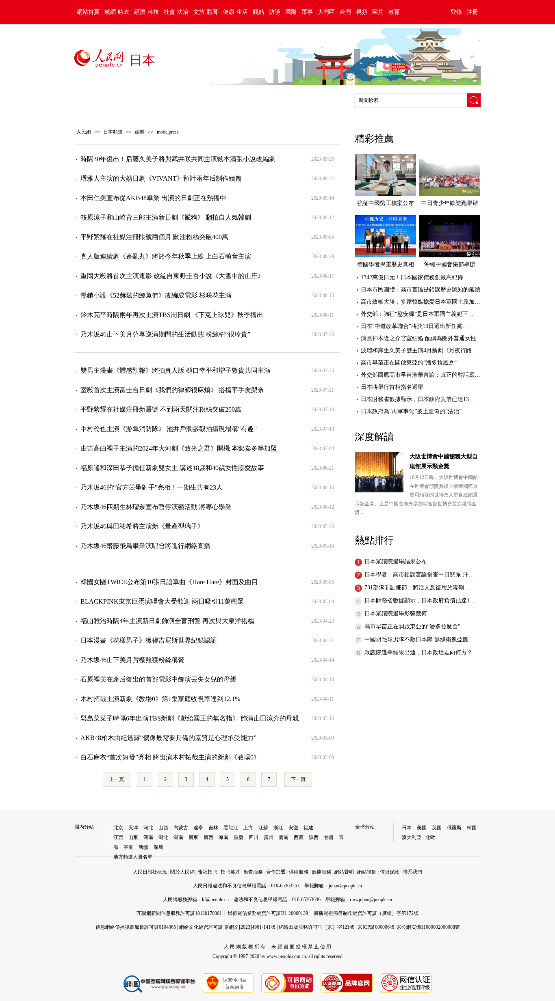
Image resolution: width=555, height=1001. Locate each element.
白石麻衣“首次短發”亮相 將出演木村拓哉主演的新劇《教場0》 (170, 757)
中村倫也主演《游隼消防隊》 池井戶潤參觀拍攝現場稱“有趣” (168, 428)
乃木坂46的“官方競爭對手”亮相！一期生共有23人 (151, 487)
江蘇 (263, 828)
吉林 (213, 828)
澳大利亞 (411, 837)
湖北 (163, 837)
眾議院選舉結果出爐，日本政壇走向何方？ (418, 652)
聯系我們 (412, 872)
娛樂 (140, 132)
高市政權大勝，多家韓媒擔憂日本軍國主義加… (420, 302)
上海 (248, 828)
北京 (118, 828)
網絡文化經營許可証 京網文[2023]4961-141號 (227, 927)
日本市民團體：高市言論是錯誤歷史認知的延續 (420, 290)
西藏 (299, 837)
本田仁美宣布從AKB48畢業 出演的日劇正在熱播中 (153, 197)
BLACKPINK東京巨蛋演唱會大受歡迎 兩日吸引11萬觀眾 (162, 601)
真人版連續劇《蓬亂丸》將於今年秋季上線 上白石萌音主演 (165, 256)
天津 (133, 828)
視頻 (361, 12)
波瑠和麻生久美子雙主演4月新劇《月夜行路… (419, 350)
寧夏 (128, 847)
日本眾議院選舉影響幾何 (395, 614)
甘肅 (329, 837)
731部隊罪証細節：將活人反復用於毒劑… (417, 588)
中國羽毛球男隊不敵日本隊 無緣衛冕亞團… (419, 639)
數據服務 (321, 872)
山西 (163, 828)
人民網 (83, 132)
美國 (422, 828)
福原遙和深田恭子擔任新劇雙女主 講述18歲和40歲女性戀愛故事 (172, 467)
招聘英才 (230, 872)
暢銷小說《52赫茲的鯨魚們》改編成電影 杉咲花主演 (156, 295)
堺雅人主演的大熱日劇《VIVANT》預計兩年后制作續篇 (161, 178)
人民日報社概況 (150, 872)
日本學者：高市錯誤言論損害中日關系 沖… (419, 575)
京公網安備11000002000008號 (428, 927)
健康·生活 (235, 12)
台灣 (345, 12)
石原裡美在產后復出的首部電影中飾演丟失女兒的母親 (158, 679)
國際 (291, 12)
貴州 (268, 837)
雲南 (283, 837)
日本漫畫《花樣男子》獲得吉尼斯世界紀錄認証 (148, 640)
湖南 (178, 837)
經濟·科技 (146, 12)
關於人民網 (182, 872)
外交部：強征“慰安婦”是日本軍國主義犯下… (417, 314)
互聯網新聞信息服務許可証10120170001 (179, 913)
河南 (148, 837)
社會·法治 (176, 12)
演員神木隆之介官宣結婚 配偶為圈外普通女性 (418, 338)
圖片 (378, 12)
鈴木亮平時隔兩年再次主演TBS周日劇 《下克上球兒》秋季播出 (171, 314)
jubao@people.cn (345, 886)
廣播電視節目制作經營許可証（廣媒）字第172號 (366, 913)
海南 (223, 837)
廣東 (193, 837)
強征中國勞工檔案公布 (385, 203)
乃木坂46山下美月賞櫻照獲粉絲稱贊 (132, 659)
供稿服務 (298, 872)
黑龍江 (230, 828)
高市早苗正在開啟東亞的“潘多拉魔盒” (409, 363)
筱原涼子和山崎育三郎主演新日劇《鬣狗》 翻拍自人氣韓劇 (165, 217)
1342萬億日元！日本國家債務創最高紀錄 (412, 277)
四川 (253, 837)
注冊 (472, 12)
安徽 (293, 828)
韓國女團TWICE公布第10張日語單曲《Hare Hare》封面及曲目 (169, 581)
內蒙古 (180, 828)
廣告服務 (253, 872)
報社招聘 (207, 872)
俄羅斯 (454, 828)
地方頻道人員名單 (132, 857)
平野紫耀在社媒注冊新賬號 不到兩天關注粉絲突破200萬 (160, 409)
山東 (133, 837)
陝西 (314, 837)
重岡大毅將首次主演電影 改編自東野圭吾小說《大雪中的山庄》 (172, 275)
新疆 (143, 847)
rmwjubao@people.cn (371, 899)
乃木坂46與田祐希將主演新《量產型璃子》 (142, 526)
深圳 (158, 847)
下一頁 (298, 779)
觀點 (258, 12)
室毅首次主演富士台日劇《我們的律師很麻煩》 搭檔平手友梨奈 (172, 389)
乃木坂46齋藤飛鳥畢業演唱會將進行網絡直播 (145, 545)
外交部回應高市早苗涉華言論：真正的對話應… (420, 375)
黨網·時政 (116, 12)
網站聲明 (344, 872)
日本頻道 (113, 132)
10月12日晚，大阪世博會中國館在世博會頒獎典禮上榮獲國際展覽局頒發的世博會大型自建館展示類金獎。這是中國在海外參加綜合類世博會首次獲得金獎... (416, 495)
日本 (407, 828)
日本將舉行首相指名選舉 (392, 387)
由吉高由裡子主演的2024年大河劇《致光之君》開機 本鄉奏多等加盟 (178, 448)
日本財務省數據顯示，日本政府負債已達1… (419, 601)
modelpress (168, 132)
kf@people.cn (215, 899)
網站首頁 (88, 12)
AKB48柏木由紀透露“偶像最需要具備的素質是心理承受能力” (168, 737)
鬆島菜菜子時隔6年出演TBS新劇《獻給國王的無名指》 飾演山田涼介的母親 (189, 718)
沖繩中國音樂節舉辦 (449, 264)
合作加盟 (276, 872)
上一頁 (116, 779)
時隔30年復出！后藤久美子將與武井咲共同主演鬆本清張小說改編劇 (177, 158)
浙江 (278, 828)
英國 (437, 828)
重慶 (238, 837)
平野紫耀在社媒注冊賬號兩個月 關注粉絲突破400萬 (154, 236)
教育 (394, 12)
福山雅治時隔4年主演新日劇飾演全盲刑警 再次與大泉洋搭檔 (167, 620)
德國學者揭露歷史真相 (385, 264)
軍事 (307, 12)
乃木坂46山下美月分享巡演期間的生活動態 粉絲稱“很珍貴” (165, 334)
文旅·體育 (205, 12)
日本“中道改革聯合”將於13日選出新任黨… (414, 326)
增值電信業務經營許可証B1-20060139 (268, 913)
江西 (118, 837)
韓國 (472, 828)
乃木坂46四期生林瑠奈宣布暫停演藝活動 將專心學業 (156, 506)
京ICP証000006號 (376, 927)
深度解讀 (374, 436)
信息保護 (389, 872)
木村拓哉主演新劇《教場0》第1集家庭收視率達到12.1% (160, 698)
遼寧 (198, 828)
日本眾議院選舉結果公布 (395, 562)
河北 (148, 828)
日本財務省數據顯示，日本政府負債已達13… (418, 399)
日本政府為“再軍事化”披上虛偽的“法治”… (414, 411)
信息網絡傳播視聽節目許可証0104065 (135, 927)
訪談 (274, 12)
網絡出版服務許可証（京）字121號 (316, 927)
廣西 (208, 837)
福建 (308, 828)
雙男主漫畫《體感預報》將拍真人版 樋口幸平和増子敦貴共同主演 (175, 370)
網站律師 (367, 872)
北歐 (430, 837)
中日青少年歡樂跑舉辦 (449, 203)
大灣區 (326, 12)
